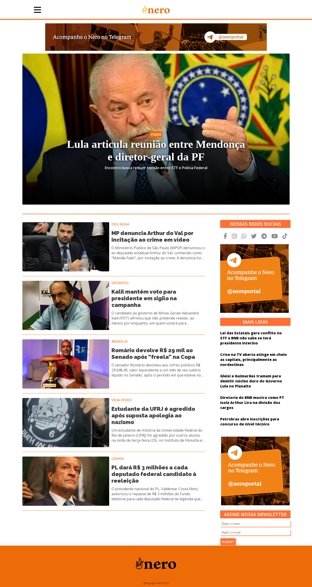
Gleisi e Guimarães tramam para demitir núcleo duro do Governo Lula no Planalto (251, 381)
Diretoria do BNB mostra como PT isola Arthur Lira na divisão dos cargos (252, 402)
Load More (113, 522)
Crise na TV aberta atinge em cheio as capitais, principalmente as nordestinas (253, 359)
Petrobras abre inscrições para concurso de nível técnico (249, 422)
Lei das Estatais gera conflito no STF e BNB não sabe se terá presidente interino (251, 338)
